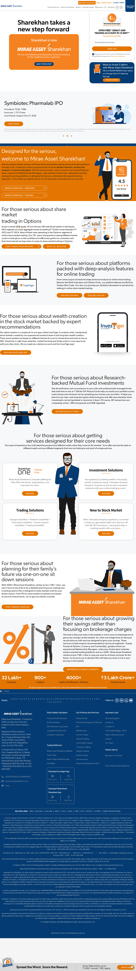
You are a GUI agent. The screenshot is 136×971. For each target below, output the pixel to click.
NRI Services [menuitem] (98, 7)
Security (92, 826)
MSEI (57, 819)
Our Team (109, 751)
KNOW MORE (112, 80)
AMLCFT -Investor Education (52, 831)
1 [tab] (64, 144)
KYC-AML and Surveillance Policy (67, 826)
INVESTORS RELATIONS (112, 819)
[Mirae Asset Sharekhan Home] (18, 720)
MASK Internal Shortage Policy (113, 840)
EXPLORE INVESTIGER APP (15, 361)
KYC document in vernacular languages (25, 829)
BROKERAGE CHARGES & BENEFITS (83, 678)
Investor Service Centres (42, 833)
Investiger (51, 771)
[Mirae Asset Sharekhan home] (11, 5)
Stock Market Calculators (57, 721)
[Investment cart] (121, 7)
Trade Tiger (51, 763)
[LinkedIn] (121, 708)
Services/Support (112, 726)
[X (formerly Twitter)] (126, 708)
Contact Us (109, 735)
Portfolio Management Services (89, 730)
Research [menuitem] (78, 7)
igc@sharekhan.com (116, 873)
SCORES (98, 819)
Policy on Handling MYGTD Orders (14, 840)
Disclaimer (6, 829)
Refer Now (126, 968)
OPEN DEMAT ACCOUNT (130, 7)
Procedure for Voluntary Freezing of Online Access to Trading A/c (48, 838)
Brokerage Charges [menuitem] (88, 7)
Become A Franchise (87, 3)
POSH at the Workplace (102, 838)
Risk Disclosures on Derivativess (22, 833)
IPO (77, 735)
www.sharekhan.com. (88, 930)
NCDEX (89, 819)
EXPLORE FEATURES (69, 304)
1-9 (60, 710)
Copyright (114, 826)
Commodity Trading (84, 751)
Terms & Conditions (36, 826)
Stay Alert (53, 829)
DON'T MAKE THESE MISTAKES (19, 255)
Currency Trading (83, 755)
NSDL (70, 819)
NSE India (49, 819)
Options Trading (82, 747)
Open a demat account (114, 743)
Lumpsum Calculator (55, 743)
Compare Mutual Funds (56, 739)
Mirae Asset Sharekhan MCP (87, 771)
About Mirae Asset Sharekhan (117, 774)
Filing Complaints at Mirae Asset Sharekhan (27, 836)
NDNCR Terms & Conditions (68, 829)
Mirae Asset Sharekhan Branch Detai (88, 833)
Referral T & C (49, 826)
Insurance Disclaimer (39, 840)
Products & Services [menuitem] (53, 7)
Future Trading (82, 743)
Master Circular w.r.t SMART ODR (92, 843)
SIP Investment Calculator (57, 735)
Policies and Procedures (19, 826)
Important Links (111, 721)
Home (7, 699)
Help (98, 3)
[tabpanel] (68, 121)
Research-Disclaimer (103, 826)
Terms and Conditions (118, 56)
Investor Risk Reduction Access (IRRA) (93, 836)
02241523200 (11, 785)
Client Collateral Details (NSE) (82, 838)
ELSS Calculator (53, 730)
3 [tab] (72, 144)
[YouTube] (131, 708)
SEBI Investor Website (16, 838)
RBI (76, 819)
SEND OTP (112, 49)
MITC (29, 840)
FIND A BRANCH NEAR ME (17, 615)
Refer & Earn (107, 3)
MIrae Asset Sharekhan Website (60, 759)
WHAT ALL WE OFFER (56, 255)
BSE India (38, 819)
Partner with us (111, 758)
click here (116, 922)
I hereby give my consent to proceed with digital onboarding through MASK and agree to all (111, 55)
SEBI (31, 819)
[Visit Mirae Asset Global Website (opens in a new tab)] (44, 52)
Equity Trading (82, 763)
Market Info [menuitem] (111, 7)
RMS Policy (84, 826)
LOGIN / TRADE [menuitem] (118, 3)
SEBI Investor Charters (71, 831)
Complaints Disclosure (116, 831)
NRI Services (81, 739)
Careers (108, 747)
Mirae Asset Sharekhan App (58, 767)
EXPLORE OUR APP (96, 304)
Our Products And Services (87, 721)
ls (101, 833)
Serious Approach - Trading (18, 204)
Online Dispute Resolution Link (63, 833)
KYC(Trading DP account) (31, 831)
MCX (82, 819)
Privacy (7, 826)
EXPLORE (30, 502)
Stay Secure (44, 829)
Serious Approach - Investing (19, 197)
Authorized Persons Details (112, 833)
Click (52, 941)
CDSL (64, 819)
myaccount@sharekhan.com (16, 789)
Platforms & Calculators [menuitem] (67, 7)
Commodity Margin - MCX (116, 739)
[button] (132, 967)
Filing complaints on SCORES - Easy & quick (94, 829)
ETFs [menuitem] (105, 7)
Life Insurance (82, 767)
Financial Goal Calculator (57, 726)
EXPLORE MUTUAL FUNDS (67, 420)
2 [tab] (68, 144)
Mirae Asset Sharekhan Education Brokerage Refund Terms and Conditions (74, 840)
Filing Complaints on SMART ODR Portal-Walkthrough (61, 843)
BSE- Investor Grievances (90, 831)
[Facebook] (117, 708)
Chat (7, 794)
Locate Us (109, 730)
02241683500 (24, 785)
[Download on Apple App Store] (125, 205)
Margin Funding (82, 759)
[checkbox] (93, 54)
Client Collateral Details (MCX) (122, 838)
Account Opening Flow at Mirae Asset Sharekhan (60, 836)
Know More (14, 135)
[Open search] (117, 7)
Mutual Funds (81, 726)
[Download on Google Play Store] (117, 205)
